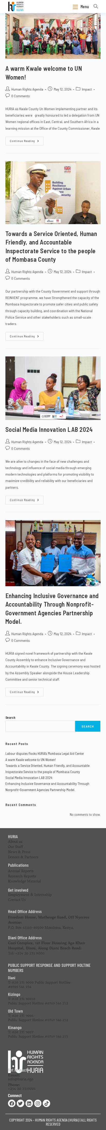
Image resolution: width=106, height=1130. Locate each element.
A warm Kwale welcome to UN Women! (30, 760)
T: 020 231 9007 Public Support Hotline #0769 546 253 (38, 1034)
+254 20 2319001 (22, 1087)
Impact (87, 89)
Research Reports (22, 876)
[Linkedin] (29, 1103)
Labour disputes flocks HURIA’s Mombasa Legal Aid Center (44, 753)
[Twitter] (20, 1103)
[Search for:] (94, 6)
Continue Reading (26, 140)
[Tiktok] (46, 1103)
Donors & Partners (23, 857)
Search (10, 717)
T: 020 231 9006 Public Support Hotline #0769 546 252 (38, 1018)
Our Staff (15, 847)
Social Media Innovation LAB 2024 (49, 429)
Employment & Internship (30, 895)
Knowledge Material (24, 881)
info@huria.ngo (20, 1077)
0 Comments (20, 96)
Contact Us (17, 900)
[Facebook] (11, 1103)
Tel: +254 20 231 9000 (46, 948)
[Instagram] (38, 1103)
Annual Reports (20, 871)
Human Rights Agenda (27, 89)
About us (15, 842)
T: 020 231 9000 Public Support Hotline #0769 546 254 (39, 985)
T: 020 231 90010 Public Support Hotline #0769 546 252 (38, 1001)
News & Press (19, 852)
